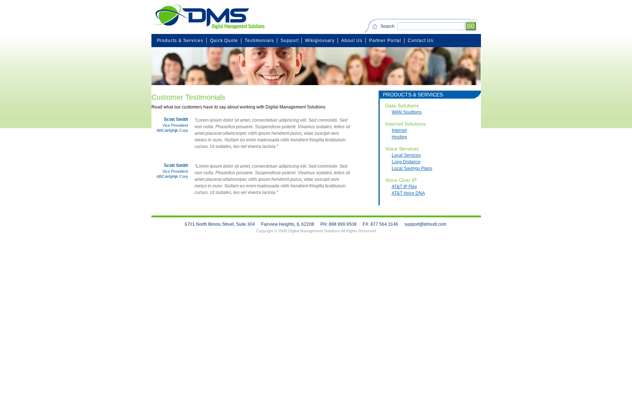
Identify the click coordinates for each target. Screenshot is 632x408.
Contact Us (420, 40)
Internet (399, 130)
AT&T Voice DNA (408, 193)
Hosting (399, 137)
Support (290, 40)
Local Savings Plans (412, 168)
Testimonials (259, 40)
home (375, 27)
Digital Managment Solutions (208, 17)
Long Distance (406, 161)
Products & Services (180, 40)
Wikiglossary (320, 40)
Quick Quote (224, 40)
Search (387, 26)
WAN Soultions (407, 112)
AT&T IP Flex (404, 186)
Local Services (406, 155)
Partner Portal (385, 40)
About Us (351, 40)
